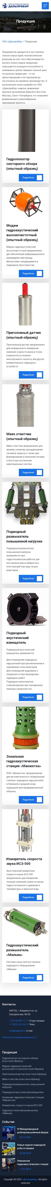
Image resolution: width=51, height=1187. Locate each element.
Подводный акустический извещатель (17, 638)
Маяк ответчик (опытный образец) (21, 1079)
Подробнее (28, 177)
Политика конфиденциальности (19, 1037)
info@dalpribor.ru (17, 1030)
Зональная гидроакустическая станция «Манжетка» (23, 761)
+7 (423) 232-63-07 (19, 1024)
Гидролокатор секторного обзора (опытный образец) (22, 164)
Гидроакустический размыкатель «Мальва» (22, 950)
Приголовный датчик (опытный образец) (24, 1074)
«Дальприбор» (30, 1179)
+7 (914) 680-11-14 (19, 1020)
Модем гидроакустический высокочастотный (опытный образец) (23, 1067)
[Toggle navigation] (45, 5)
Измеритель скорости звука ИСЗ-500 (22, 1105)
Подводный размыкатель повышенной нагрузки (24, 536)
